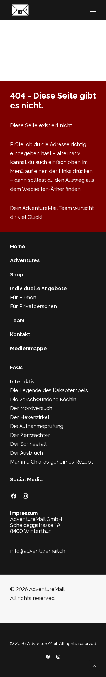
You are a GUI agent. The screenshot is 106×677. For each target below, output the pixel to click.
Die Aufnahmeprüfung (36, 426)
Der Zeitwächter (30, 435)
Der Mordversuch (31, 408)
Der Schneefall (28, 444)
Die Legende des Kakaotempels (49, 390)
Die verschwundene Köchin (43, 399)
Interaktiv (22, 382)
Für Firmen (23, 297)
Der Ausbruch (26, 453)
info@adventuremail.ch (37, 551)
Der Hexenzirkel (29, 417)
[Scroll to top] (94, 665)
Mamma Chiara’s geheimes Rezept (51, 462)
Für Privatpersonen (33, 306)
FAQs (16, 367)
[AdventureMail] (20, 10)
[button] (93, 10)
